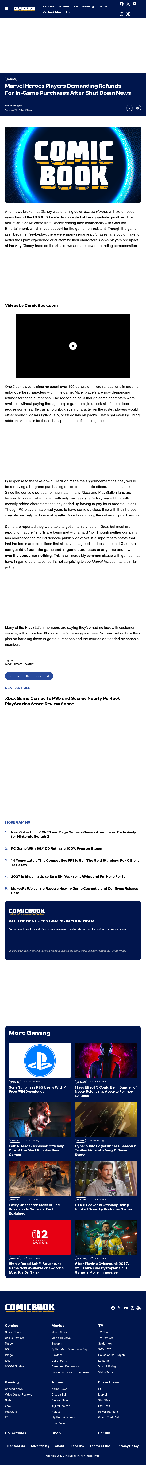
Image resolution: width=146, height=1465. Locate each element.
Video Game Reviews (18, 1394)
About (59, 1446)
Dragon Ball (59, 1394)
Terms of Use (80, 950)
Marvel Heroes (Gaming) (19, 664)
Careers (77, 1446)
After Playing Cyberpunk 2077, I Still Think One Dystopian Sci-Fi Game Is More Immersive (102, 1268)
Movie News (59, 1332)
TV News (104, 1332)
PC (7, 1417)
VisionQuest (106, 1372)
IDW (7, 1360)
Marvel (9, 1343)
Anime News (59, 1389)
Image (9, 1355)
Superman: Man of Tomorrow (70, 1372)
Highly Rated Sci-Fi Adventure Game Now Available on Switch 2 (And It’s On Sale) (36, 1268)
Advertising (40, 1446)
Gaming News (14, 1389)
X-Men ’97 (104, 1349)
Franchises (108, 1382)
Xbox (8, 1406)
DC (7, 1349)
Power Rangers (108, 1411)
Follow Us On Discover (28, 676)
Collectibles (52, 12)
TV (76, 6)
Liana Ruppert (15, 105)
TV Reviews (105, 1338)
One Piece (58, 1423)
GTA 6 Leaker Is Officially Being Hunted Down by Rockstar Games (104, 1207)
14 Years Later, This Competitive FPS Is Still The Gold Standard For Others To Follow (75, 862)
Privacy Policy (118, 950)
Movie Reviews (61, 1338)
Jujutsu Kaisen (61, 1406)
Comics (49, 6)
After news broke (19, 211)
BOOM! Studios (15, 1366)
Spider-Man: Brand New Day (70, 1349)
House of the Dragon (111, 1355)
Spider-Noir (105, 1343)
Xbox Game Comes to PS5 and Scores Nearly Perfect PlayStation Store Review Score (62, 701)
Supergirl (57, 1343)
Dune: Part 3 (60, 1360)
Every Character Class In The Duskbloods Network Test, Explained (34, 1209)
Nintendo (10, 1400)
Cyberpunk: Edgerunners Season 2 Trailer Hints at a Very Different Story (105, 1150)
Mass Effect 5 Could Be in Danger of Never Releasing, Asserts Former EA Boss (106, 1091)
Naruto (56, 1411)
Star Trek (104, 1406)
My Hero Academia (64, 1417)
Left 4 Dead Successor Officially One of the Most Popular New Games (36, 1150)
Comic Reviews (14, 1338)
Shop (56, 1433)
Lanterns (104, 1360)
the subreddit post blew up (117, 514)
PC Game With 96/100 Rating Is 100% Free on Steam (56, 848)
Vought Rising (107, 1366)
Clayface (57, 1355)
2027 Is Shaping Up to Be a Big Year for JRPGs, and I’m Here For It (68, 877)
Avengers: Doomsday (65, 1366)
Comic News (13, 1332)
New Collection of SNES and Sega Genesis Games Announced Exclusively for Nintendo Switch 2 (73, 834)
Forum (71, 12)
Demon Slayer (61, 1400)
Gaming (88, 6)
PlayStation (12, 1411)
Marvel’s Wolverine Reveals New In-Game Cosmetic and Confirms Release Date (74, 891)
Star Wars (104, 1400)
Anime (102, 6)
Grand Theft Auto (109, 1417)
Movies (64, 6)
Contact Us (16, 1446)
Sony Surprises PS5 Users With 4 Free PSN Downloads (38, 1089)
